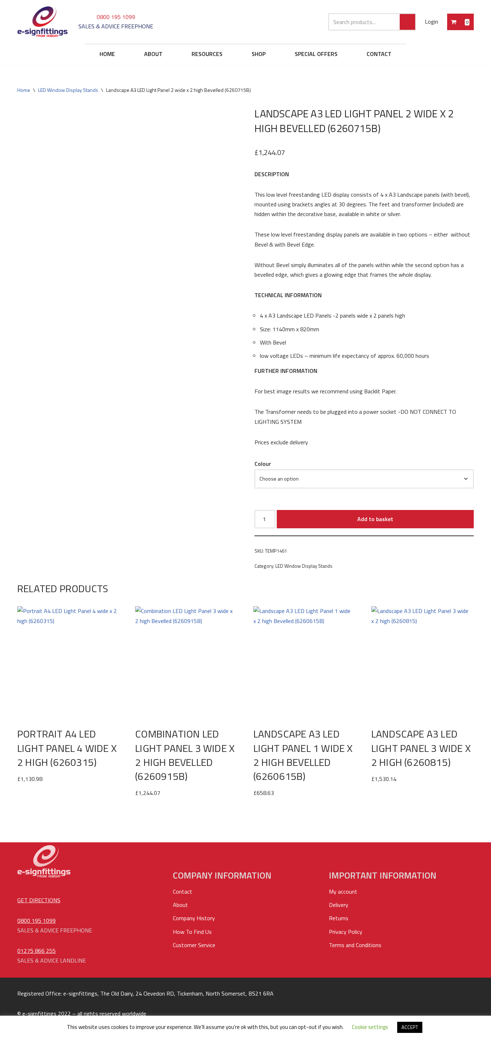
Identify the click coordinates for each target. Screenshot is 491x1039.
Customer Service (194, 945)
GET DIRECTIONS (38, 900)
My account (343, 891)
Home (23, 90)
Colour (262, 463)
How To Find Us (192, 931)
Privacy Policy (345, 931)
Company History (194, 918)
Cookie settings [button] (370, 1027)
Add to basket (375, 519)
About (180, 904)
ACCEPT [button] (409, 1027)
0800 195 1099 (116, 17)
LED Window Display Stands (68, 90)
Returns (338, 918)
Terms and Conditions (355, 945)
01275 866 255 (36, 950)
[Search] (408, 22)
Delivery (338, 904)
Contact (182, 891)
